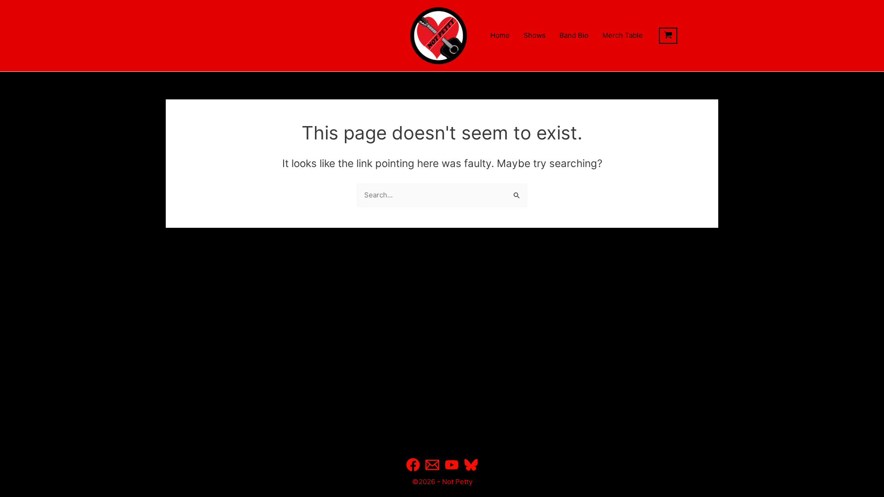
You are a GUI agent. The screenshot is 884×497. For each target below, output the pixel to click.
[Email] (432, 465)
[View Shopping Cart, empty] (668, 36)
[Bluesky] (471, 465)
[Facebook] (413, 465)
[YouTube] (452, 465)
